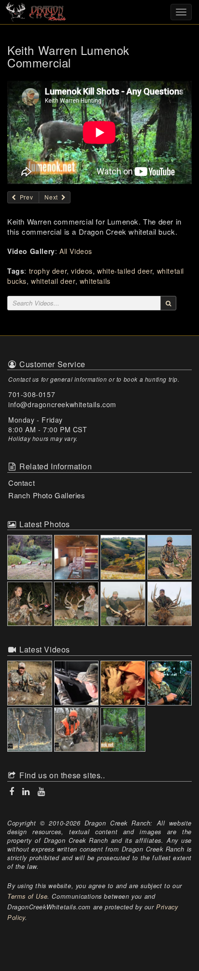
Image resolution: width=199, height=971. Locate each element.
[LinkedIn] (27, 791)
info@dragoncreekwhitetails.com (62, 404)
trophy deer (48, 271)
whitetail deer (53, 281)
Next (52, 197)
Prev (25, 197)
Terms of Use (27, 896)
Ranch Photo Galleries (46, 495)
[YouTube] (40, 791)
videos (82, 271)
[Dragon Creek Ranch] (99, 11)
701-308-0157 (31, 394)
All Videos (75, 251)
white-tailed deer (124, 271)
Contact (21, 483)
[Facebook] (12, 791)
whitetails (95, 281)
